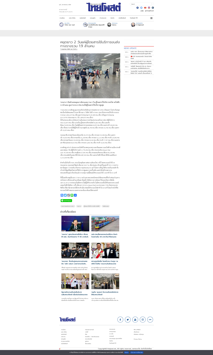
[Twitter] (141, 8)
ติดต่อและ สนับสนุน (139, 334)
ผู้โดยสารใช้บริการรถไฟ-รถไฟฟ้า (92, 206)
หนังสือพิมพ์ (122, 18)
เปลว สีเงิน (72, 18)
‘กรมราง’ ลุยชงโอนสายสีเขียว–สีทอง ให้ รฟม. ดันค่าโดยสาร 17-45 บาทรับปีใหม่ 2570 (74, 237)
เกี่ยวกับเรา (136, 332)
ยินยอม (126, 352)
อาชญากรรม (112, 331)
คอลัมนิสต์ (83, 18)
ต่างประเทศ (103, 18)
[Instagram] (149, 8)
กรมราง (79, 206)
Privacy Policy (138, 339)
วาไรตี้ (86, 332)
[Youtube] (145, 8)
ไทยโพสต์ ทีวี (134, 18)
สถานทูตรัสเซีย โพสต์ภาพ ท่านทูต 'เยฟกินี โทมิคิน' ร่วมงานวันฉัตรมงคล (104, 262)
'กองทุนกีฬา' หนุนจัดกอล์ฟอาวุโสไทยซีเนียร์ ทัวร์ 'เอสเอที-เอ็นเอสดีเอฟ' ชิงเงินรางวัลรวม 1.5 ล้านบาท (142, 72)
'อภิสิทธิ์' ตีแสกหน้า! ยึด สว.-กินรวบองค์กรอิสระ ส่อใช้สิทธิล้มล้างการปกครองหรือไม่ (141, 67)
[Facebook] (137, 8)
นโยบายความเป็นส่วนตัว (137, 352)
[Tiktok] (153, 8)
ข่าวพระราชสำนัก (65, 341)
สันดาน (114, 25)
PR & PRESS (137, 330)
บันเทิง (112, 18)
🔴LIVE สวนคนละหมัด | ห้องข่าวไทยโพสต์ (141, 58)
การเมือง (62, 18)
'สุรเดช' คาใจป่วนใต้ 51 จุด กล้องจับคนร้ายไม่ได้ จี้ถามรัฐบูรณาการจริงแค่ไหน (141, 62)
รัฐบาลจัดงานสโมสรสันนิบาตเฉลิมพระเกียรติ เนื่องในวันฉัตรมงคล (74, 293)
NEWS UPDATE (130, 48)
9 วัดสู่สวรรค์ (140, 25)
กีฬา (86, 334)
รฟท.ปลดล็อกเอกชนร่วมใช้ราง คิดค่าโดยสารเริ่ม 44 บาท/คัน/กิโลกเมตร (104, 235)
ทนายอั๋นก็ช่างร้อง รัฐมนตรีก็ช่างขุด (96, 26)
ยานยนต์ (111, 336)
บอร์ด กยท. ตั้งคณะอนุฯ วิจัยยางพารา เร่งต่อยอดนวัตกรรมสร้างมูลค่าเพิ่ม (142, 53)
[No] (211, 352)
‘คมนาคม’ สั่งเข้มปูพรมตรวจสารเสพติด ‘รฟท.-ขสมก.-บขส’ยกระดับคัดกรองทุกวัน (74, 263)
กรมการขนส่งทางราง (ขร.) (67, 206)
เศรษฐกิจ (92, 18)
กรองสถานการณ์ (89, 330)
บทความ (63, 337)
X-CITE (111, 334)
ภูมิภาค (87, 341)
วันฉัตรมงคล (106, 206)
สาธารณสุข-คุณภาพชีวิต (115, 338)
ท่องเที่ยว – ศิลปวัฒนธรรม (92, 337)
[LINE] (150, 319)
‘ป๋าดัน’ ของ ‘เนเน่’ (69, 25)
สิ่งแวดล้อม (88, 344)
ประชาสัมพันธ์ (88, 339)
